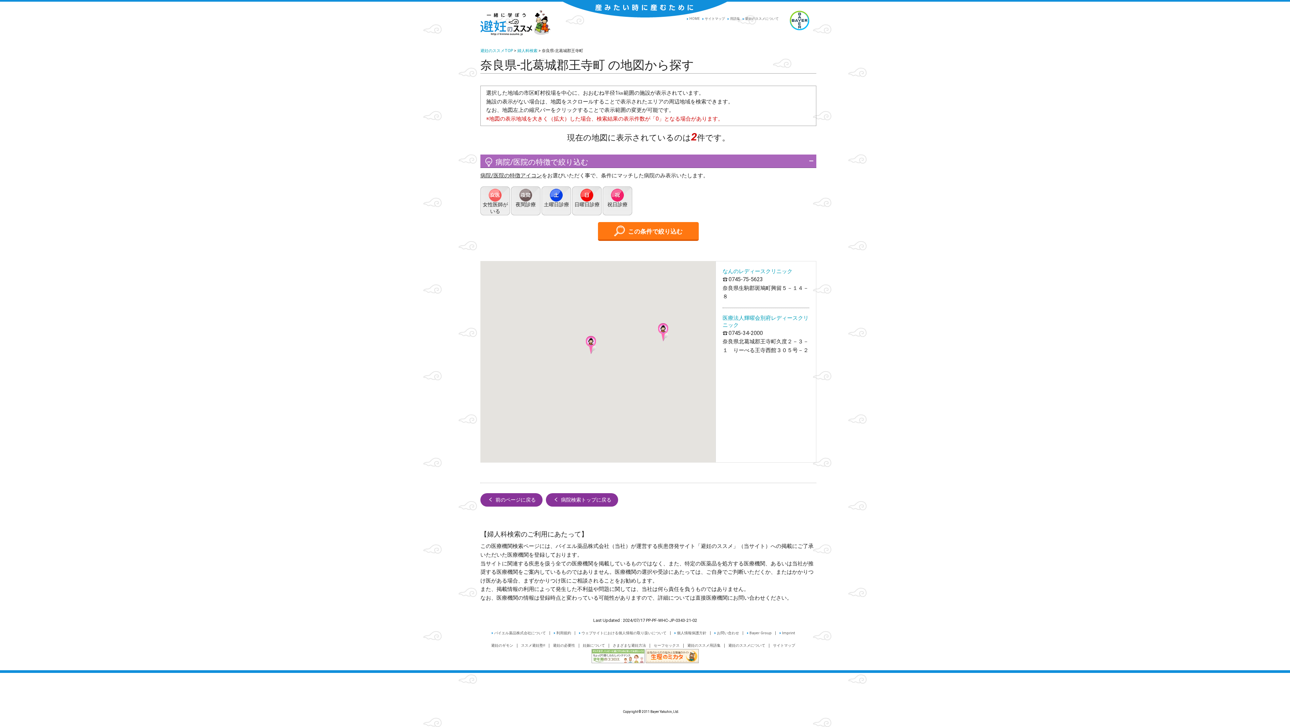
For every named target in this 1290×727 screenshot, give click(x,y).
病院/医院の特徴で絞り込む (542, 162)
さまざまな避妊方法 (629, 645)
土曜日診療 (556, 205)
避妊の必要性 (564, 645)
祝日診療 (617, 205)
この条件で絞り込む (655, 231)
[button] (663, 332)
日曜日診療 (587, 205)
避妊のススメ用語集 (704, 645)
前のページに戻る (516, 500)
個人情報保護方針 (691, 633)
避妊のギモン (502, 645)
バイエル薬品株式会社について (520, 633)
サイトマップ (715, 18)
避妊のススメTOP (496, 50)
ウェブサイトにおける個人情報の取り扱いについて (624, 633)
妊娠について (594, 645)
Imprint (788, 633)
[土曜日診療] (556, 200)
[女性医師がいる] (495, 200)
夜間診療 (526, 205)
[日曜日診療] (587, 200)
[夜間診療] (526, 200)
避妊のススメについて (762, 18)
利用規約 (563, 633)
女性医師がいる (495, 208)
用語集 (735, 18)
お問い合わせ (728, 633)
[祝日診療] (617, 200)
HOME (694, 18)
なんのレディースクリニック (757, 271)
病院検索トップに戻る (586, 500)
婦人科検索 (527, 50)
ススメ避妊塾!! (533, 645)
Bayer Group (760, 633)
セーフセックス (667, 645)
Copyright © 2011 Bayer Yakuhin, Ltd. (645, 695)
